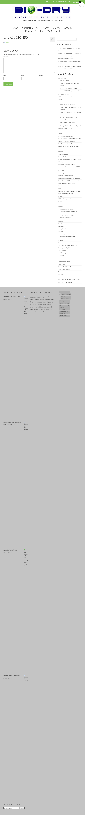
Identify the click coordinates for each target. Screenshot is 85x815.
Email (22, 75)
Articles (60, 99)
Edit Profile (61, 170)
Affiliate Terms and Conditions (66, 97)
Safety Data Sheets (63, 229)
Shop (59, 242)
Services (60, 231)
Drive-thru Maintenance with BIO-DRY (70, 167)
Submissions (61, 259)
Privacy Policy (62, 204)
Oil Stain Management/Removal (66, 198)
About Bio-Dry (62, 78)
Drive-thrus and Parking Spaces (66, 164)
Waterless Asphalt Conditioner (69, 211)
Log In (60, 186)
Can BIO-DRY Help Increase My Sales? (68, 146)
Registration (61, 223)
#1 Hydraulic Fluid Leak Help (66, 58)
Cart (59, 149)
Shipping (60, 240)
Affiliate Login (63, 253)
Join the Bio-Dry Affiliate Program (68, 88)
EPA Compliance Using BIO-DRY (67, 173)
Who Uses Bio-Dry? (63, 277)
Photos (60, 201)
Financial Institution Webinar (65, 175)
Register (60, 221)
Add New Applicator (63, 94)
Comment (5, 56)
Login (59, 188)
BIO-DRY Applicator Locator (65, 136)
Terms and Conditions (64, 261)
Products (60, 206)
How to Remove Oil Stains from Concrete (69, 178)
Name (5, 75)
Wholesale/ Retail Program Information (70, 91)
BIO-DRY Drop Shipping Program (67, 143)
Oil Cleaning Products (65, 217)
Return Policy (61, 226)
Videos (60, 272)
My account (61, 196)
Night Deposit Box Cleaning (67, 234)
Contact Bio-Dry (62, 156)
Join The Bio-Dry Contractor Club (67, 183)
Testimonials (61, 264)
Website (41, 75)
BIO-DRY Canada (64, 80)
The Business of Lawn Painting (68, 122)
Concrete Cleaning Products (67, 215)
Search (22, 808)
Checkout (60, 151)
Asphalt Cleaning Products (67, 209)
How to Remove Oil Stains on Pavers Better (69, 180)
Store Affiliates (62, 250)
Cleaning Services (63, 154)
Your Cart (76, 2)
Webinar (60, 274)
